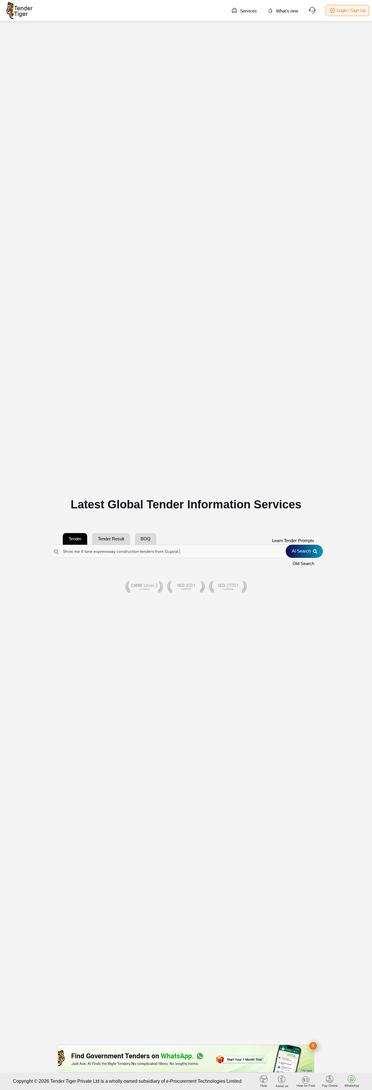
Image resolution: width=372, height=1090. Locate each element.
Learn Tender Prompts (293, 540)
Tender (75, 538)
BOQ (146, 538)
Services (248, 10)
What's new (286, 10)
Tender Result (111, 538)
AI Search (301, 550)
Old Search (303, 563)
